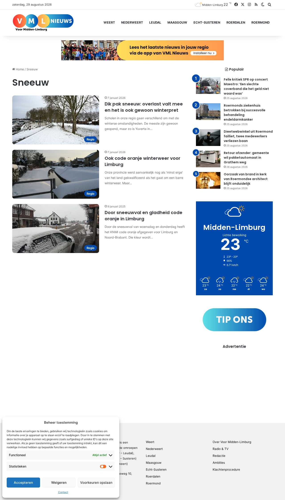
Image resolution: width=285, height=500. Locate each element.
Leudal (155, 22)
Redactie (219, 455)
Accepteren (23, 482)
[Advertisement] (234, 380)
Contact (63, 492)
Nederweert (132, 22)
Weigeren (59, 482)
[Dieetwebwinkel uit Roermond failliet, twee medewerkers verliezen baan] (208, 137)
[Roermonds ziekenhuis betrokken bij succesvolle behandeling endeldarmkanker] (208, 111)
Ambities (219, 462)
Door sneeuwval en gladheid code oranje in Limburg (143, 215)
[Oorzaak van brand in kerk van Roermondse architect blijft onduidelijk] (208, 180)
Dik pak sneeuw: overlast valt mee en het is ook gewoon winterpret (144, 107)
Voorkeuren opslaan (96, 482)
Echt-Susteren (206, 22)
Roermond (260, 22)
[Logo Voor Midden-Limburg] (43, 22)
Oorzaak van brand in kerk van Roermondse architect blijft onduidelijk (246, 179)
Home (19, 69)
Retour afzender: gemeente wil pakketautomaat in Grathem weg (246, 157)
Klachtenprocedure (226, 469)
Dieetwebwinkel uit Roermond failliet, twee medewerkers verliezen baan (248, 136)
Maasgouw (177, 22)
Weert (109, 22)
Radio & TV (220, 449)
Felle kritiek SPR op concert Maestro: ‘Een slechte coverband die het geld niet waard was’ (246, 86)
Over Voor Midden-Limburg (232, 442)
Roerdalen (235, 22)
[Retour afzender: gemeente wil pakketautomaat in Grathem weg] (208, 159)
